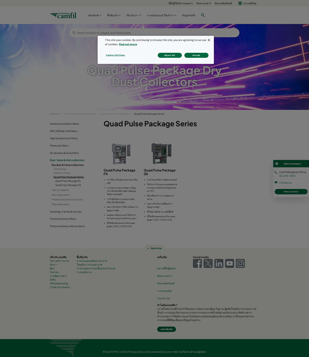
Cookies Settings (115, 55)
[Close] (209, 40)
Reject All (170, 55)
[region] (156, 50)
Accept (196, 55)
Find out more (128, 44)
